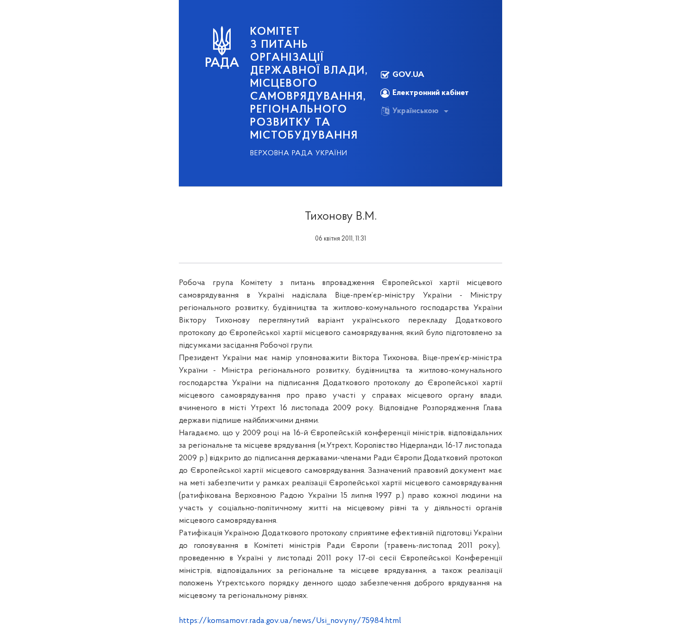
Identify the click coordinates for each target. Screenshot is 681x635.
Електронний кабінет (430, 93)
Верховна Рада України (298, 153)
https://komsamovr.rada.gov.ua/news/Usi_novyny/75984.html (290, 621)
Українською (415, 111)
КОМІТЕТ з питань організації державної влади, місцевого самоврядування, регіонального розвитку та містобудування (309, 83)
